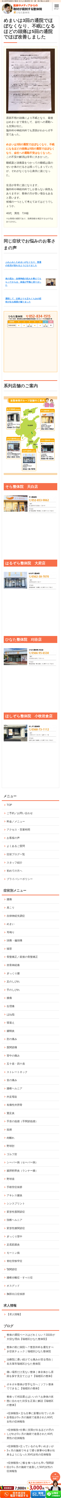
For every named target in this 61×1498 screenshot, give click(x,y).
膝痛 (9, 998)
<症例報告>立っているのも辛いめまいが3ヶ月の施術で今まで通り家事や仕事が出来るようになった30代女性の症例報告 (31, 1450)
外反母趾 (12, 1096)
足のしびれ (13, 981)
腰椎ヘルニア (14, 1088)
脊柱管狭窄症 (14, 1261)
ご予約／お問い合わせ (20, 813)
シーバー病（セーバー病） (22, 1162)
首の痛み (12, 1080)
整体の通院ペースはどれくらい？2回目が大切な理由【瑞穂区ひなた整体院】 (31, 1336)
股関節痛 (12, 1047)
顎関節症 (12, 1269)
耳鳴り (10, 932)
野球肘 (10, 1146)
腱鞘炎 (10, 1031)
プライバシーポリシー (20, 879)
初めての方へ (14, 870)
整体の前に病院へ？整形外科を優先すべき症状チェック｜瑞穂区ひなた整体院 (30, 1349)
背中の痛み (13, 1055)
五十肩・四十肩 (16, 1063)
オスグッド (13, 1285)
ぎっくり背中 (14, 1236)
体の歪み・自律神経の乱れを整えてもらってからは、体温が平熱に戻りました (23, 281)
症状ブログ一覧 (16, 854)
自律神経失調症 (16, 915)
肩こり (10, 907)
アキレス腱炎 (14, 1195)
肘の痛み (12, 1039)
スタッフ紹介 (14, 862)
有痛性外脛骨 (14, 1104)
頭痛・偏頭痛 (14, 940)
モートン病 (13, 1253)
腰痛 (9, 899)
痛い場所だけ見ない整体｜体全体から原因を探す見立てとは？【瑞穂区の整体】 (30, 1374)
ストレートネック (17, 1072)
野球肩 (10, 1179)
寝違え (10, 1022)
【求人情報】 (14, 1314)
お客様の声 (13, 838)
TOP (9, 805)
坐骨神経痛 (13, 965)
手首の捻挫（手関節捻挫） (22, 1121)
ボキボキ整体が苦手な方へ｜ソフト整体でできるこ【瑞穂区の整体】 (30, 1386)
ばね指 (10, 1014)
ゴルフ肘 (12, 1154)
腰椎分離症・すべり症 (20, 1277)
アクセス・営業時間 (18, 829)
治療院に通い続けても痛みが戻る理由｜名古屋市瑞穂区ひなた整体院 (30, 1361)
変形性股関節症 (16, 1211)
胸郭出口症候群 (16, 1294)
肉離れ (10, 1137)
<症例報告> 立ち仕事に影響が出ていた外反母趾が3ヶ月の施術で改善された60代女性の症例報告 (30, 1417)
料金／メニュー (16, 821)
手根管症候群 (14, 1187)
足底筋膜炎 (13, 1244)
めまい (10, 924)
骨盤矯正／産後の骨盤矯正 (22, 956)
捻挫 (9, 1129)
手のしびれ (13, 989)
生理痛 (10, 1006)
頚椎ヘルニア (14, 1220)
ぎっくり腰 (13, 973)
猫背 (9, 948)
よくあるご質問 (16, 846)
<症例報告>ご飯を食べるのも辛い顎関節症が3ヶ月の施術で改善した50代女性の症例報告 (30, 1466)
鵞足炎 (10, 1113)
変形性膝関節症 (16, 1228)
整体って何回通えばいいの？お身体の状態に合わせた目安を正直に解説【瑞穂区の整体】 (30, 1400)
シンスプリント (16, 1203)
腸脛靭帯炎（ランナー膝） (22, 1170)
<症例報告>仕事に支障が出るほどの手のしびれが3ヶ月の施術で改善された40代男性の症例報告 (30, 1434)
